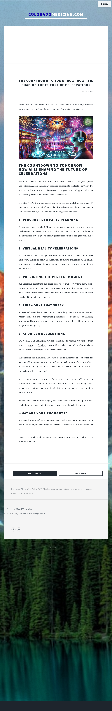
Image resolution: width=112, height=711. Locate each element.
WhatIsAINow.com (27, 442)
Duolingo (42, 345)
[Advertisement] (56, 46)
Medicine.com (56, 14)
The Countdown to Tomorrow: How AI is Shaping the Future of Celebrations (56, 83)
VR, (85, 489)
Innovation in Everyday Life (32, 513)
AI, (22, 489)
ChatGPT (44, 227)
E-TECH (53, 548)
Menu (105, 4)
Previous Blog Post (35, 473)
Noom (30, 345)
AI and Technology (25, 509)
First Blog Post (81, 473)
